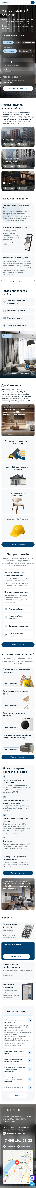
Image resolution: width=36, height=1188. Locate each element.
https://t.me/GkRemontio (13, 1040)
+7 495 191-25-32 (17, 1141)
